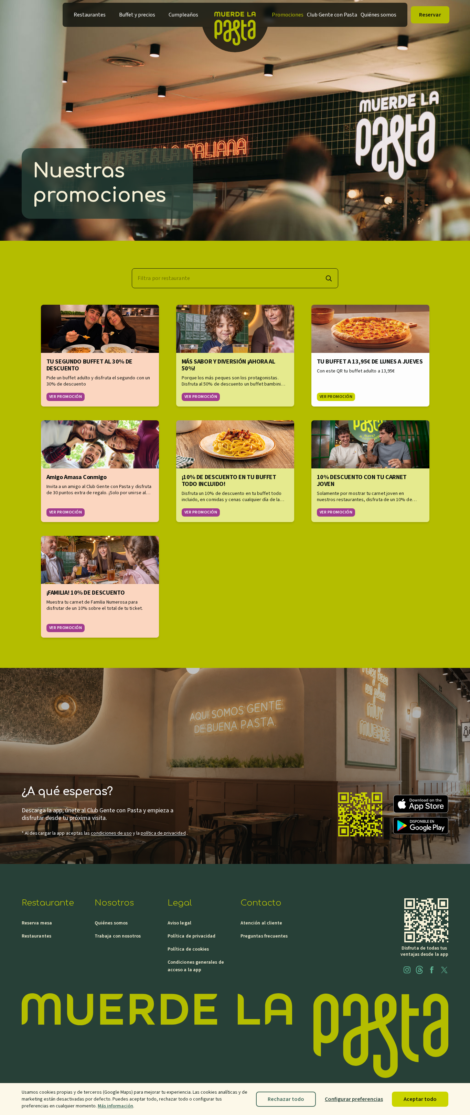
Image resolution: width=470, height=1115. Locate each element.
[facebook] (432, 970)
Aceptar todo (420, 1099)
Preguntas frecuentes (264, 936)
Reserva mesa (37, 923)
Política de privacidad (192, 936)
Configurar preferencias (354, 1099)
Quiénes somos (111, 923)
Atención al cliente (261, 923)
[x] (444, 970)
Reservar (430, 15)
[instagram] (407, 970)
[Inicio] (235, 15)
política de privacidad (163, 833)
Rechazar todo (286, 1099)
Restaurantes (36, 936)
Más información (115, 1106)
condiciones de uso (111, 833)
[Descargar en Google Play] (420, 825)
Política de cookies (188, 949)
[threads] (419, 970)
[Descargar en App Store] (420, 804)
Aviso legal (179, 923)
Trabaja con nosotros (118, 936)
